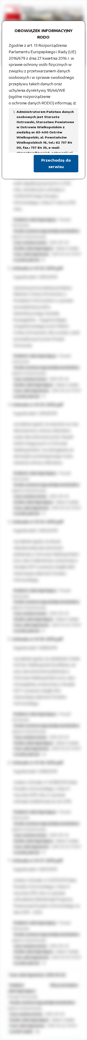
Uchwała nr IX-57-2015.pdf (37, 860)
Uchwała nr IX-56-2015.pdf (37, 762)
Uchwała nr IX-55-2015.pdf (37, 639)
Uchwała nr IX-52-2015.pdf (37, 268)
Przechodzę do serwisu (56, 163)
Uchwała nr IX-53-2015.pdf (37, 404)
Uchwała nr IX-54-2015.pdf (37, 522)
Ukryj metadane (64, 985)
